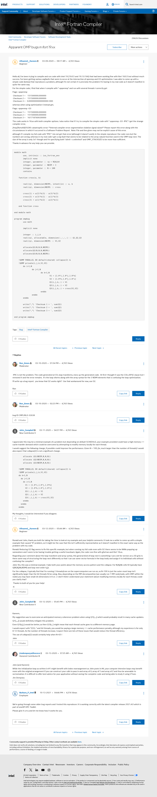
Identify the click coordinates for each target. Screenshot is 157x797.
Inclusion (112, 764)
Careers (79, 764)
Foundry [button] (87, 4)
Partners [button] (74, 4)
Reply (138, 338)
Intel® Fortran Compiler (17, 39)
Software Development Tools (59, 36)
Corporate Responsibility (96, 764)
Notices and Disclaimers (107, 782)
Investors (71, 764)
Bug (21, 329)
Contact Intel (48, 764)
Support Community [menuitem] (10, 11)
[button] (143, 62)
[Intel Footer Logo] (12, 775)
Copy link (123, 393)
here (79, 741)
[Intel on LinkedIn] (37, 770)
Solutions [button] (44, 4)
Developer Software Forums (35, 36)
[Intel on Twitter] (31, 770)
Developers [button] (59, 4)
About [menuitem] (25, 11)
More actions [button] (136, 47)
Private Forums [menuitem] (119, 11)
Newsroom (60, 764)
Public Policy (123, 764)
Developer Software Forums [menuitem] (43, 11)
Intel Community (15, 36)
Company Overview (32, 764)
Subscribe (117, 47)
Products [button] (18, 4)
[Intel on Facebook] (25, 770)
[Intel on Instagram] (49, 770)
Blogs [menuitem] (105, 11)
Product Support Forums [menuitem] (69, 11)
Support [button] (30, 4)
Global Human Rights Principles (94, 784)
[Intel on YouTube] (43, 770)
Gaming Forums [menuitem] (91, 11)
